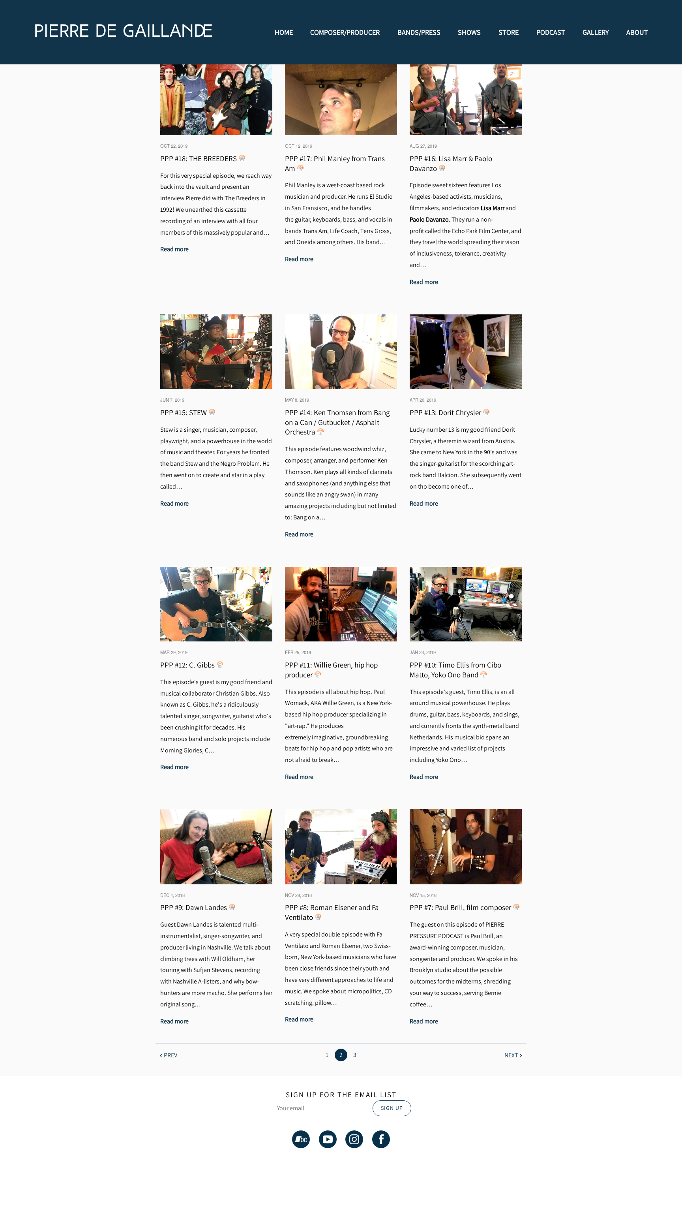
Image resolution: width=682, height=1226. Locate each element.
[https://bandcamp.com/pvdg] (301, 1140)
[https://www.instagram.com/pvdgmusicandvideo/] (354, 1140)
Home (284, 32)
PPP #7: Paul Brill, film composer (460, 907)
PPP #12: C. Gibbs (187, 664)
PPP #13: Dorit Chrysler (445, 412)
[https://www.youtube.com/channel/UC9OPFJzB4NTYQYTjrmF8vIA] (328, 1140)
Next (511, 1055)
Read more (174, 249)
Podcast (550, 32)
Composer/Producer (345, 32)
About (637, 32)
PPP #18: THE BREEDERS (198, 158)
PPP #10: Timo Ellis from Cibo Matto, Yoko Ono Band (455, 669)
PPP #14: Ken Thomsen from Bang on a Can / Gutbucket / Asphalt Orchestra (337, 422)
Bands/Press (418, 32)
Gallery (596, 32)
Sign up (392, 1107)
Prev (170, 1055)
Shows (469, 32)
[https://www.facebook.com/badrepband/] (381, 1140)
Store (508, 32)
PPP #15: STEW (183, 412)
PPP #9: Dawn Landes (193, 907)
